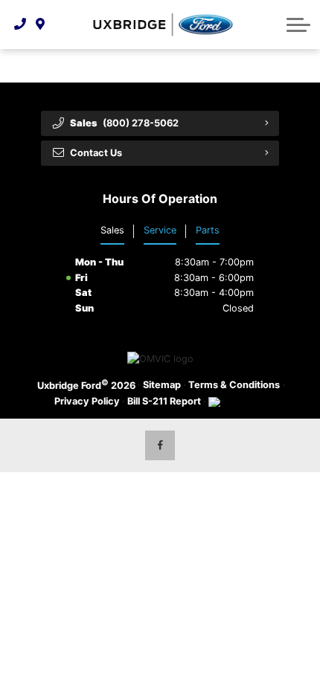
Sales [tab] (112, 230)
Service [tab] (160, 230)
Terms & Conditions (234, 384)
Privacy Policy (87, 401)
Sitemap (162, 384)
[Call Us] (20, 24)
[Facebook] (160, 445)
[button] (298, 24)
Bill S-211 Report (164, 401)
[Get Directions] (40, 24)
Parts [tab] (208, 230)
